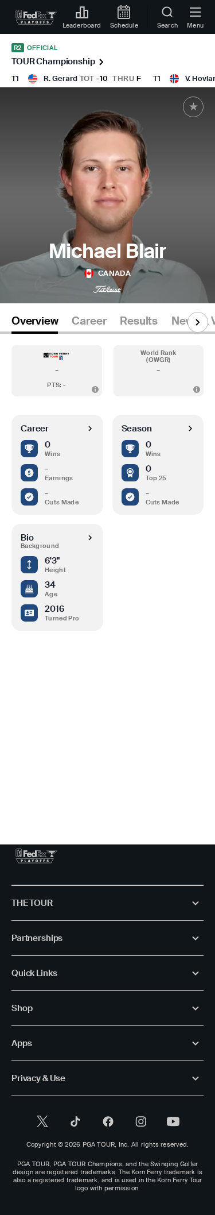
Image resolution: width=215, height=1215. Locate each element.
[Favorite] (193, 107)
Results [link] (139, 321)
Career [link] (89, 321)
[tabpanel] (107, 577)
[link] (36, 17)
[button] (56, 370)
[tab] (34, 323)
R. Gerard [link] (60, 78)
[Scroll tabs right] (197, 322)
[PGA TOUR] (36, 855)
